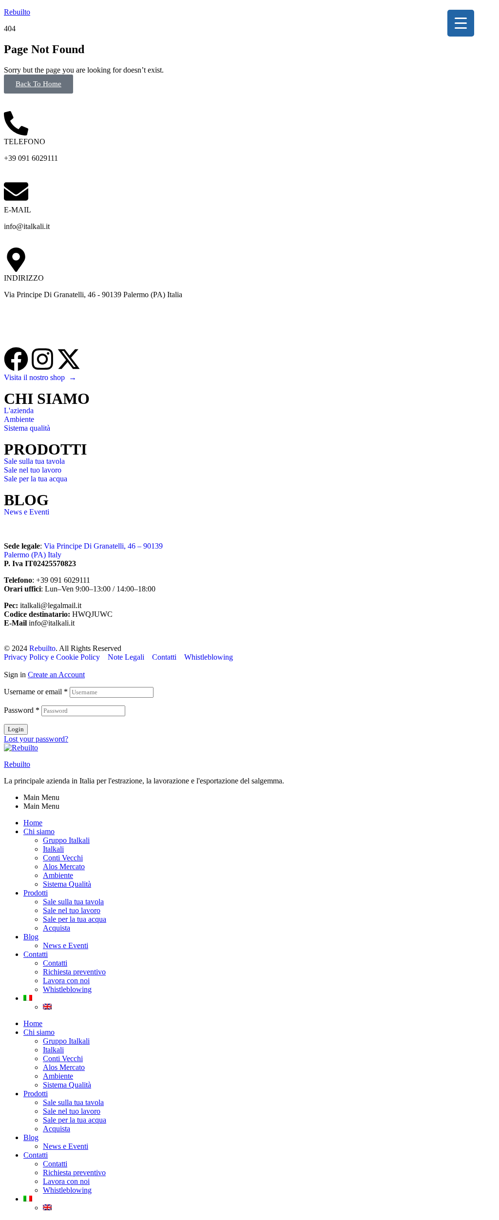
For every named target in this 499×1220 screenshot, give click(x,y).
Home (32, 823)
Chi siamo (39, 831)
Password (21, 710)
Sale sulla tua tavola (73, 901)
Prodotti (35, 893)
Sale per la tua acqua (74, 919)
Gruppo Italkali (66, 840)
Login (16, 729)
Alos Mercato (64, 866)
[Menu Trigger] (460, 23)
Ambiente (58, 875)
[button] (38, 84)
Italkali (53, 849)
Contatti (35, 954)
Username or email (36, 691)
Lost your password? (36, 739)
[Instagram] (42, 359)
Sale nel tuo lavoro (71, 910)
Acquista (56, 928)
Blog (30, 937)
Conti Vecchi (63, 858)
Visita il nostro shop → (40, 377)
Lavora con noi (66, 980)
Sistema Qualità (67, 884)
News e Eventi (65, 945)
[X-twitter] (69, 359)
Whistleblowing (67, 989)
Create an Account (56, 674)
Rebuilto (17, 12)
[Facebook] (16, 359)
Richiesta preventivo (74, 972)
